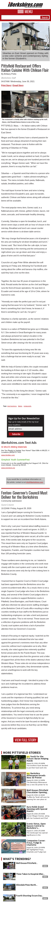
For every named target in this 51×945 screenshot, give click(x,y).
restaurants (27, 406)
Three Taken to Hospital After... (30, 874)
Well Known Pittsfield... (27, 863)
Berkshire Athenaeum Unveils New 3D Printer (36, 775)
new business (12, 406)
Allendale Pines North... (26, 884)
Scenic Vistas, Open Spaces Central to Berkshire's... (36, 825)
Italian (20, 406)
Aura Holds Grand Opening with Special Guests (37, 808)
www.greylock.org (8, 468)
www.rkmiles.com (8, 455)
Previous (3, 41)
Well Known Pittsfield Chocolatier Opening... (37, 791)
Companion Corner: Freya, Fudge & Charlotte (36, 842)
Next (47, 41)
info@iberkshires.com (34, 482)
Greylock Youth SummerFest (15, 459)
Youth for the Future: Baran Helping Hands (37, 758)
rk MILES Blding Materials (14, 447)
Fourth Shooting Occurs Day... (29, 895)
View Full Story (25, 739)
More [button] (45, 866)
